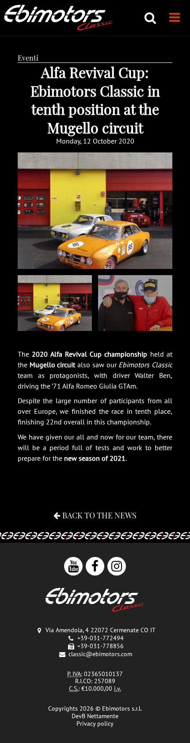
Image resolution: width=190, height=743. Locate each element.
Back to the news (99, 515)
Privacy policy (95, 723)
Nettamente (102, 716)
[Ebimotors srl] (95, 601)
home (58, 17)
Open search (150, 18)
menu (174, 18)
